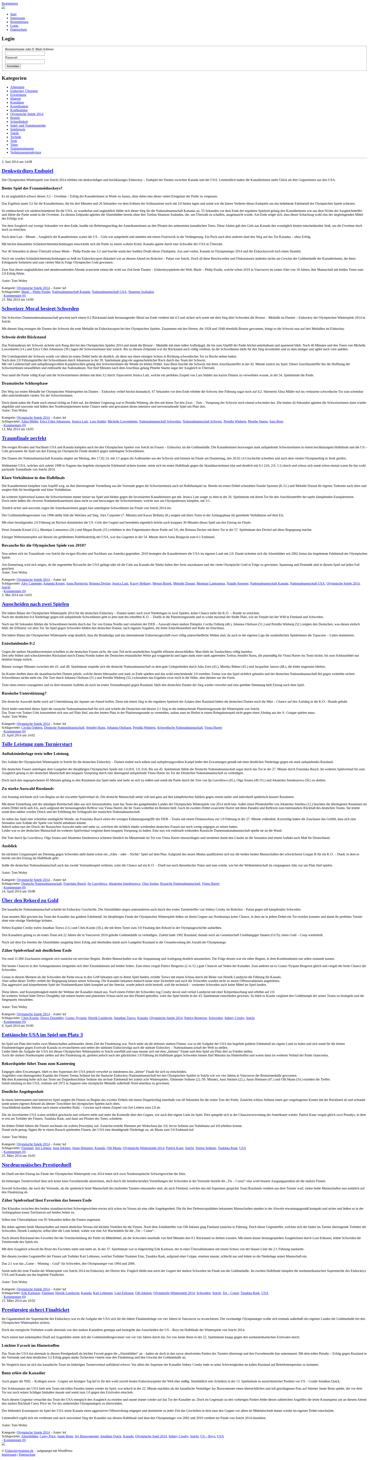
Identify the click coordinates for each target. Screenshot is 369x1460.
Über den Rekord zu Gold (30, 900)
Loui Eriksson (123, 1293)
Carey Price (48, 1436)
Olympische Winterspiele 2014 (143, 1148)
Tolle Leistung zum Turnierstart (37, 744)
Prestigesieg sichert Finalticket (35, 1309)
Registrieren (10, 3)
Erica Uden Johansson (55, 421)
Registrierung (19, 22)
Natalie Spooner (237, 583)
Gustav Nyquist (75, 1018)
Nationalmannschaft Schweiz (202, 421)
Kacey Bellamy (140, 583)
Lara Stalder (98, 421)
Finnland (27, 1148)
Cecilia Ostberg (31, 727)
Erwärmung (18, 95)
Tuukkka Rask (227, 1148)
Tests (13, 141)
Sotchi (6, 587)
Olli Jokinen (143, 1293)
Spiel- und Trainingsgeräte (28, 125)
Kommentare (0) (15, 295)
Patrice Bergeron (195, 1018)
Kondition (17, 102)
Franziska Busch (74, 883)
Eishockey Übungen (24, 91)
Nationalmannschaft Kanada (71, 292)
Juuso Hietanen (82, 1148)
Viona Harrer (213, 727)
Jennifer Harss (95, 727)
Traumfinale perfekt (24, 438)
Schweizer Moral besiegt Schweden (40, 308)
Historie (15, 98)
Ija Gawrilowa (97, 883)
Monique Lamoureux (210, 583)
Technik (15, 137)
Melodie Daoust (184, 583)
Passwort (11, 57)
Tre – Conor (231, 1293)
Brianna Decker (99, 583)
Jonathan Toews (125, 1018)
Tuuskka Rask (250, 1293)
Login (14, 26)
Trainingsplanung (22, 148)
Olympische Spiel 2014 (151, 1436)
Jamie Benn (65, 1436)
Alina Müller (29, 421)
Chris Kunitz (30, 1018)
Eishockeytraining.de (19, 1451)
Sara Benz (276, 421)
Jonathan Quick (110, 1436)
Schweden (216, 1018)
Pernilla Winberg (235, 421)
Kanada (142, 1018)
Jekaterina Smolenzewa (124, 883)
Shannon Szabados (141, 292)
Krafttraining (19, 110)
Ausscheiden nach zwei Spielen (35, 604)
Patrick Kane (174, 1148)
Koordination (19, 106)
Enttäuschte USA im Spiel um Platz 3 (42, 1034)
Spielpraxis (17, 129)
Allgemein (17, 87)
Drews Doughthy (52, 1018)
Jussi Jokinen (61, 1148)
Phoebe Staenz (258, 421)
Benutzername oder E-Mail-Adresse (29, 49)
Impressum (17, 18)
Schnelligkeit (19, 121)
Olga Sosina (150, 883)
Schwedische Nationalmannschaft (180, 727)
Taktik (14, 133)
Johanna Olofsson (119, 727)
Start (13, 14)
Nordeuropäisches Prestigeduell (36, 1164)
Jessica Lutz (80, 421)
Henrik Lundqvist (100, 1018)
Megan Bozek (161, 583)
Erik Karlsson (30, 1293)
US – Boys (207, 1436)
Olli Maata (114, 1148)
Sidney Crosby (234, 1018)
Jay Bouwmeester (86, 1436)
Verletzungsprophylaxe (25, 152)
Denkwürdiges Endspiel (27, 171)
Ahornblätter (29, 1436)
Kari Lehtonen (103, 1293)
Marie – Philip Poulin (35, 292)
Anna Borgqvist (77, 583)
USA (242, 1148)
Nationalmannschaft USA (109, 292)
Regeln (15, 118)
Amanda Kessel (53, 583)
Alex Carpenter (31, 583)
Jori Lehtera (43, 1148)
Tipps (14, 144)
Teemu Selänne (205, 1148)
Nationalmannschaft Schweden (160, 421)
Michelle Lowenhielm (122, 421)
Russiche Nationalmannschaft (180, 883)
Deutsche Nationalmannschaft (64, 727)
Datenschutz (18, 29)
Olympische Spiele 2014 (26, 114)
